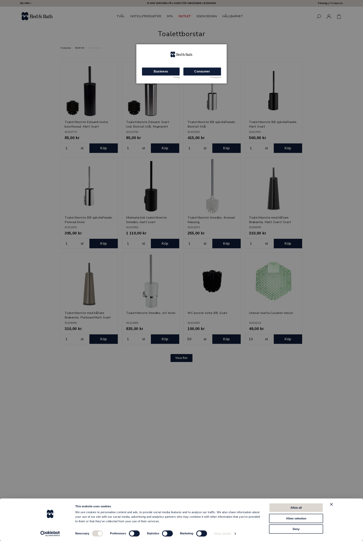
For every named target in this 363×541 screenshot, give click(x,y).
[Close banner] (331, 504)
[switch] (134, 533)
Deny (296, 529)
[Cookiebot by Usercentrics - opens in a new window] (50, 533)
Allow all (296, 507)
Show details (222, 533)
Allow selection (296, 518)
